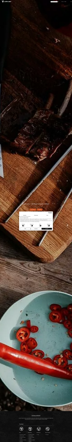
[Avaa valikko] (71, 1)
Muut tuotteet (47, 432)
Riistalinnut (38, 432)
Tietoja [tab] (47, 215)
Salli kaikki (46, 228)
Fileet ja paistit (22, 435)
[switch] (32, 225)
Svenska (62, 1)
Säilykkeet (30, 441)
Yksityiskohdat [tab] (36, 215)
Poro (20, 432)
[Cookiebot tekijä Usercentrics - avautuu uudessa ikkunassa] (48, 212)
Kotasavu (47, 434)
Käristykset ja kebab (23, 434)
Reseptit (40, 209)
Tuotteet (21, 424)
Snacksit (21, 438)
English (65, 1)
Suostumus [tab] (24, 215)
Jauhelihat (21, 441)
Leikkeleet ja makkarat (23, 439)
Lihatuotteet (33, 209)
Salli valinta (36, 228)
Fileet (38, 434)
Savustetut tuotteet (22, 437)
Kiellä (25, 228)
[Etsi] (58, 2)
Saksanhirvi (30, 432)
